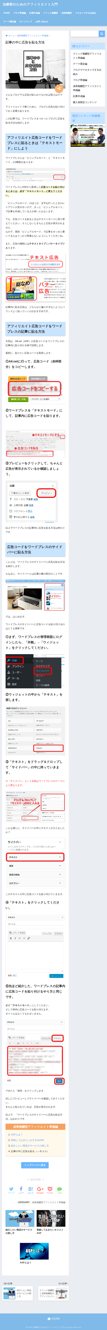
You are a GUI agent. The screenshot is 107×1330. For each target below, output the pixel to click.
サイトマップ (26, 21)
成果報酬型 (66, 13)
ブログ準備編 (19, 13)
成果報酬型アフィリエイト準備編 (48, 1202)
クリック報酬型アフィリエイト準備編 (87, 55)
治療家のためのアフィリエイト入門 (30, 4)
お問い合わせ (42, 21)
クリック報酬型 (50, 13)
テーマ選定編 (9, 21)
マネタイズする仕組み (85, 13)
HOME (6, 13)
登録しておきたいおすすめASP (27, 1140)
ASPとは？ (17, 1134)
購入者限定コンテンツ (85, 102)
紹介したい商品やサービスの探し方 (30, 1145)
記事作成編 (34, 13)
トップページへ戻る (35, 1165)
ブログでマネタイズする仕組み (87, 72)
